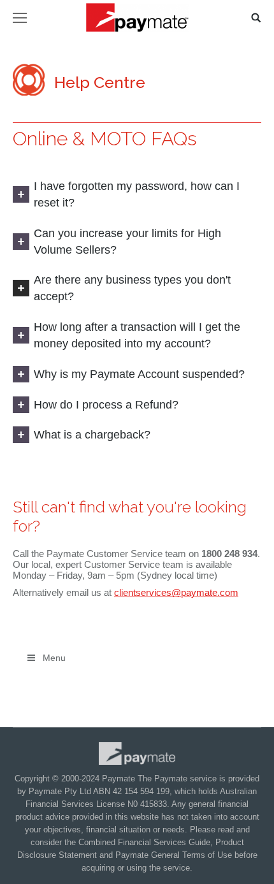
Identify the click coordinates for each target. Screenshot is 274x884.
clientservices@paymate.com (176, 592)
